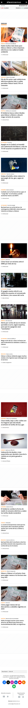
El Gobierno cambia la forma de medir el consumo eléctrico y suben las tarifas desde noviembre (13, 511)
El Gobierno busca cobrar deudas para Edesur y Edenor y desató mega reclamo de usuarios (13, 115)
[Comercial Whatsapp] (23, 697)
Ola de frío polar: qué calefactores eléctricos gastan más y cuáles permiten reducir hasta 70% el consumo (13, 82)
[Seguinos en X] (8, 682)
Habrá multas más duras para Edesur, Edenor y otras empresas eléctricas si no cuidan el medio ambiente (12, 49)
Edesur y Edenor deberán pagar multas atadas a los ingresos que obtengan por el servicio (14, 358)
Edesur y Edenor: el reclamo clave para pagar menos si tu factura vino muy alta (13, 575)
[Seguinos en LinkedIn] (16, 682)
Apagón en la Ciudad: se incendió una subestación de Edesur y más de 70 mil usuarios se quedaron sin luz (14, 147)
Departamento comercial (21, 693)
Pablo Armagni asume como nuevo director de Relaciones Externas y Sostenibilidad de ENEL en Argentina (13, 622)
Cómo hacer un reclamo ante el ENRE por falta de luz (12, 263)
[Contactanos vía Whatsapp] (8, 696)
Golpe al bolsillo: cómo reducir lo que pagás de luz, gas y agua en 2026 (13, 178)
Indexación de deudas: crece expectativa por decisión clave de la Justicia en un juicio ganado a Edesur (14, 455)
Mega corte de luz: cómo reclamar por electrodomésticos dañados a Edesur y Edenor (13, 342)
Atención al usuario (6, 693)
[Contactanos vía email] (4, 696)
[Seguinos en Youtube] (20, 682)
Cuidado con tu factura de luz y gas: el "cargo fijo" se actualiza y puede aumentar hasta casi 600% (13, 194)
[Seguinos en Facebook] (4, 682)
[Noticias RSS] (23, 682)
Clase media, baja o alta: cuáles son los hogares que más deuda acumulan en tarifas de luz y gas (13, 423)
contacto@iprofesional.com (14, 704)
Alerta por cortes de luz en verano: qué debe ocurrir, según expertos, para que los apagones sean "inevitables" (13, 326)
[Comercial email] (19, 697)
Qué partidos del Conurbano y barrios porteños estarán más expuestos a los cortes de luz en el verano (13, 544)
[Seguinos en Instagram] (12, 682)
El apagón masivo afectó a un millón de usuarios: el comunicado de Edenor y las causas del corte (13, 293)
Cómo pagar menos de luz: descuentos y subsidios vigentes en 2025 (13, 607)
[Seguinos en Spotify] (14, 686)
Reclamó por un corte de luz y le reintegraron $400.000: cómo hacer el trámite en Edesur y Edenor (13, 209)
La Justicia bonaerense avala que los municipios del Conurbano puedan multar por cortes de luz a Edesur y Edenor (13, 527)
